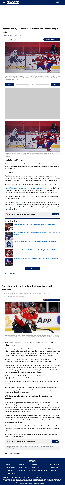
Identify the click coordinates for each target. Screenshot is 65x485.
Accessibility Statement (39, 470)
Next (55, 84)
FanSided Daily (10, 467)
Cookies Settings (11, 473)
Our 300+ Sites (54, 465)
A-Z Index (53, 470)
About (8, 465)
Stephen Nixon (8, 35)
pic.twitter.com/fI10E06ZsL (35, 376)
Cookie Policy (10, 470)
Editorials (12, 274)
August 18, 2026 (25, 378)
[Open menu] (4, 2)
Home (6, 274)
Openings (22, 465)
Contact (34, 465)
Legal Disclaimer (24, 470)
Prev (9, 84)
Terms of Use (54, 467)
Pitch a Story (23, 467)
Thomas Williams (9, 296)
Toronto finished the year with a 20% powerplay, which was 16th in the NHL (28, 188)
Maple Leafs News (15, 453)
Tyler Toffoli (16, 204)
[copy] (14, 39)
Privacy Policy (36, 467)
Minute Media (10, 477)
